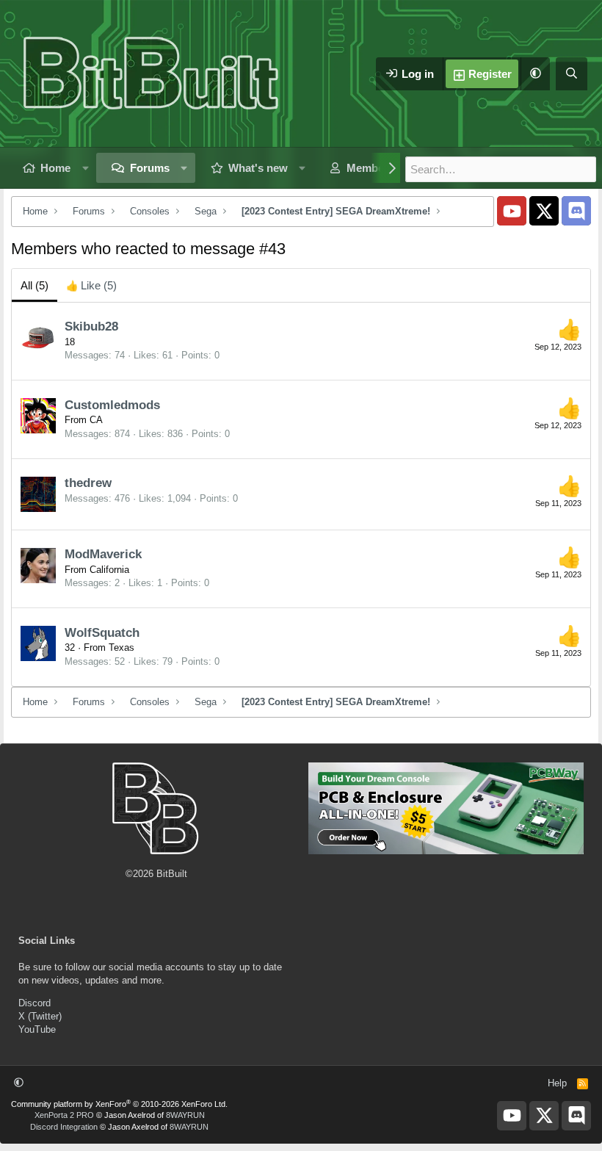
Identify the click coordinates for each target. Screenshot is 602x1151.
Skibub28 (91, 326)
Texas (121, 647)
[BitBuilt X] (544, 210)
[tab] (91, 285)
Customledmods (112, 405)
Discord (34, 1003)
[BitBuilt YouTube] (511, 210)
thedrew (88, 483)
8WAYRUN (185, 1115)
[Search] (571, 73)
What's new (258, 168)
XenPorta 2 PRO (64, 1115)
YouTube (37, 1029)
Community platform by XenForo (119, 1104)
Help (557, 1083)
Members (370, 168)
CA (96, 419)
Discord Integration (64, 1126)
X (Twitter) (40, 1016)
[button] (535, 73)
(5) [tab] (34, 285)
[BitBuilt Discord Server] (576, 210)
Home (55, 168)
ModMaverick (103, 554)
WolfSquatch (102, 633)
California (109, 569)
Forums (150, 168)
